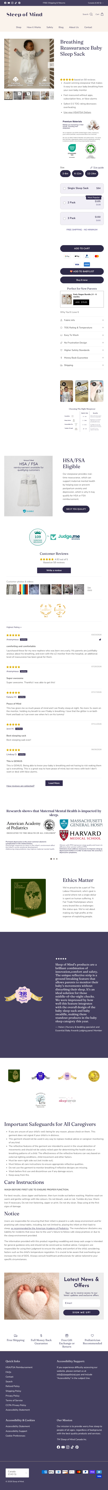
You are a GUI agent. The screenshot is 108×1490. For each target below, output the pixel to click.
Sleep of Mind (18, 1481)
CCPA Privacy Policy (16, 1405)
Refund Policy (13, 1386)
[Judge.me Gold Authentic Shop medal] (45, 609)
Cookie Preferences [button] (15, 1435)
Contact (88, 27)
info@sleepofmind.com (68, 1374)
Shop (18, 27)
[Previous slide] (63, 391)
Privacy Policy (12, 1395)
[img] (13, 635)
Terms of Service (14, 1400)
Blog (61, 27)
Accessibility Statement (18, 1409)
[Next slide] (100, 391)
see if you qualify (76, 509)
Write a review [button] (54, 570)
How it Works (34, 27)
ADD (81, 302)
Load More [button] (54, 783)
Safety (50, 27)
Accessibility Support (16, 1431)
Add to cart (82, 248)
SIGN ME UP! (81, 1312)
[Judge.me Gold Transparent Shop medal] (60, 609)
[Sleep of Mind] (25, 14)
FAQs (8, 1372)
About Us (74, 27)
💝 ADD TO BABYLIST (82, 271)
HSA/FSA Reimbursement (19, 1367)
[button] (67, 79)
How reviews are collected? (20, 786)
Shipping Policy (13, 1391)
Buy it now (82, 280)
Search (9, 1381)
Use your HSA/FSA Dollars (77, 112)
